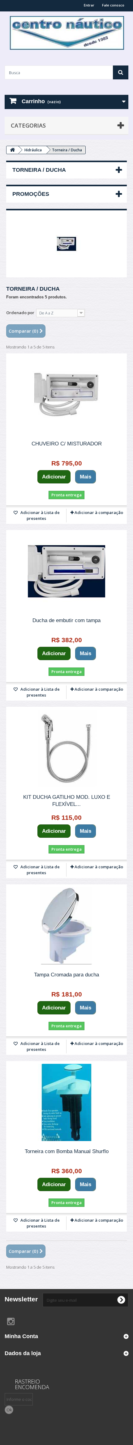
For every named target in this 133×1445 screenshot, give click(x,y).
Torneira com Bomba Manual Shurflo (67, 1151)
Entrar (89, 5)
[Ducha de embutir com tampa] (66, 571)
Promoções (30, 194)
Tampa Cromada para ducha (66, 975)
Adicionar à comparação (99, 512)
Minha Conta (21, 1336)
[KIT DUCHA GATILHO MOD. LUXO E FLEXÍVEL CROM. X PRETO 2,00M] (66, 748)
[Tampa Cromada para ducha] (66, 925)
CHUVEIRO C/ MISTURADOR (67, 444)
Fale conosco (113, 5)
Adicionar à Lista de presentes (39, 515)
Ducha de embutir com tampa (66, 620)
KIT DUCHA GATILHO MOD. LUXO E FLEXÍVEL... (66, 800)
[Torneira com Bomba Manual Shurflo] (66, 1102)
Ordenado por (20, 312)
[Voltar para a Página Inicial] (12, 150)
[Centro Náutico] (66, 33)
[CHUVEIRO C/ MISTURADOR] (66, 394)
